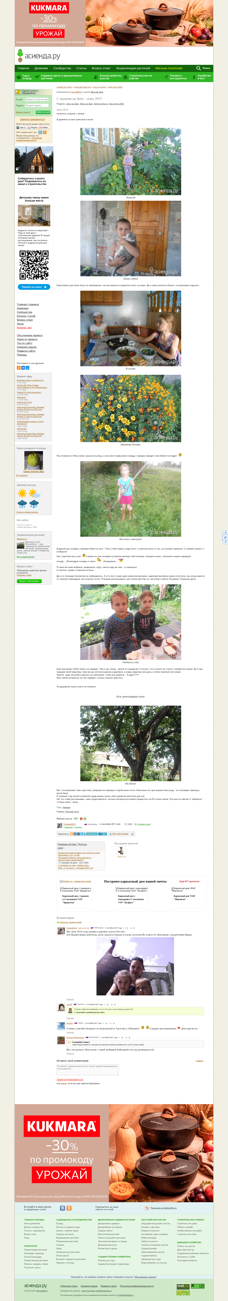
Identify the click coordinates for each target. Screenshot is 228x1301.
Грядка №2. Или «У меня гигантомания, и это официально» (32, 386)
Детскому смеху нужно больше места (34, 199)
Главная (23, 68)
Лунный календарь (33, 1257)
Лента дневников (32, 1223)
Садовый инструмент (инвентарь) (113, 1264)
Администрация (26, 347)
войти (64, 1083)
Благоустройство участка (110, 77)
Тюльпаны (21, 397)
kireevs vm (121, 857)
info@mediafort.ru (125, 1295)
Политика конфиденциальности (137, 1286)
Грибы (59, 1248)
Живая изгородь (148, 1238)
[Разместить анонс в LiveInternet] (90, 834)
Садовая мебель (149, 1255)
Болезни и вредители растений (70, 1259)
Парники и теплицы (65, 1263)
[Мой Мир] (27, 368)
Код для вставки (120, 834)
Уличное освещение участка (154, 1245)
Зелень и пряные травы (67, 1230)
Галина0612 (76, 92)
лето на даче (99, 87)
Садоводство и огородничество (74, 1220)
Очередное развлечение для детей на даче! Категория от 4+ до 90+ (79, 854)
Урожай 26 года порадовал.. (29, 392)
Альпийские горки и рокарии (154, 1234)
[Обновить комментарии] (225, 537)
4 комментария (144, 824)
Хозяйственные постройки (189, 1230)
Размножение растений (67, 1241)
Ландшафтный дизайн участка (155, 1223)
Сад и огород (26, 77)
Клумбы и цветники (150, 1227)
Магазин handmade (169, 68)
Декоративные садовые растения (116, 1220)
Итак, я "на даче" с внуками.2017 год (75, 868)
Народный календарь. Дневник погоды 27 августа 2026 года (30, 415)
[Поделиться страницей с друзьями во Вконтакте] (75, 834)
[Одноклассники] (19, 368)
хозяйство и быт (64, 87)
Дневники (41, 68)
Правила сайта (26, 350)
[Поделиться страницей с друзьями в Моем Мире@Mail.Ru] (78, 834)
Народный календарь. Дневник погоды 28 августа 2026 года (30, 408)
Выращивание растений (67, 1238)
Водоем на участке (150, 1230)
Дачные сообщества (33, 1227)
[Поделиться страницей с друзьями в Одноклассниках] (71, 834)
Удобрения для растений (67, 1252)
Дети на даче (97, 92)
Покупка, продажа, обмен (36, 1264)
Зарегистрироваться (70, 1079)
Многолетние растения (108, 1234)
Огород (59, 1223)
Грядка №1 (22, 429)
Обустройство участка (153, 1220)
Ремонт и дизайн (185, 1227)
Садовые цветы (105, 1230)
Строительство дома (187, 1223)
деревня (66, 807)
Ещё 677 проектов (189, 881)
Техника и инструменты (178, 77)
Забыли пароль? (23, 112)
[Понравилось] (134, 928)
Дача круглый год (185, 1250)
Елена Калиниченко (75, 1038)
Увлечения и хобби (186, 1257)
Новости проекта (27, 339)
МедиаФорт (42, 1291)
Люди (20, 323)
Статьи (81, 68)
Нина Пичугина (88, 1291)
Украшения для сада (151, 1259)
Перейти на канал (32, 287)
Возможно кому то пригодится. (30, 380)
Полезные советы (32, 1267)
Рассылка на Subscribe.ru (164, 1208)
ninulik (69, 1004)
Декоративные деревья (109, 1223)
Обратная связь (69, 1286)
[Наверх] (225, 532)
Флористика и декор (107, 1248)
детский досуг (101, 104)
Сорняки (60, 1245)
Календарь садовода (34, 1253)
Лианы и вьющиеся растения (111, 1238)
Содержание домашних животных (193, 1253)
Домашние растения (107, 1245)
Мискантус (22, 539)
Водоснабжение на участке (154, 1263)
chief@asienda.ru (103, 1291)
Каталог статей (26, 316)
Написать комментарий (70, 922)
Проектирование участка (152, 1252)
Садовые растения (65, 1234)
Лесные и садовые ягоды (68, 1227)
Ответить (70, 999)
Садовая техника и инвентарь (114, 1257)
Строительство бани (186, 1234)
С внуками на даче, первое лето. (73, 865)
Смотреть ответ (24, 575)
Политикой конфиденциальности (29, 139)
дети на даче (86, 104)
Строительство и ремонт (190, 1220)
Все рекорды (22, 475)
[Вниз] (225, 542)
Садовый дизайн (149, 1248)
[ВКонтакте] (23, 368)
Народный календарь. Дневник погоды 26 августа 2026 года (30, 435)
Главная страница (28, 304)
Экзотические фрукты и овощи (112, 1241)
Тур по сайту (24, 343)
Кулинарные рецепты (187, 1260)
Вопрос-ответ (101, 68)
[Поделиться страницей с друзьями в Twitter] (81, 834)
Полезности (30, 1246)
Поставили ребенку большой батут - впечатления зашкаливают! (75, 859)
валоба (70, 1023)
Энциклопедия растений (133, 68)
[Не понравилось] (131, 928)
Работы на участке (186, 1246)
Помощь (22, 354)
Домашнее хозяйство (189, 1242)
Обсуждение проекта (29, 335)
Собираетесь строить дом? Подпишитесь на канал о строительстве (32, 181)
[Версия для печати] (132, 834)
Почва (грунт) (62, 1255)
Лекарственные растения (36, 1260)
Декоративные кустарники (110, 1227)
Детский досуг (72, 812)
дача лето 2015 (115, 87)
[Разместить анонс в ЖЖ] (102, 834)
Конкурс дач (24, 327)
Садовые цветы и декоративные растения (61, 77)
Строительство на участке (140, 77)
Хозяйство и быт (204, 77)
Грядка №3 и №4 (24, 402)
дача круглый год (82, 87)
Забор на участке (149, 1241)
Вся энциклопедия (25, 557)
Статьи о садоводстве (34, 1230)
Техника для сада (106, 1260)
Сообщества (62, 68)
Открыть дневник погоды (27, 512)
